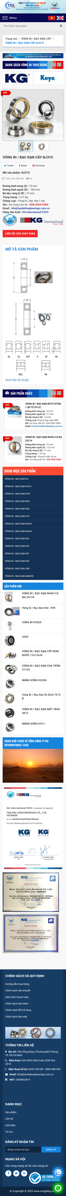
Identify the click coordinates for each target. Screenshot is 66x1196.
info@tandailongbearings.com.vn (47, 426)
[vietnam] (52, 17)
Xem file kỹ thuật (17, 380)
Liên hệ (9, 1118)
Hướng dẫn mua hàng (17, 984)
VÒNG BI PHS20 (32, 622)
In (31, 178)
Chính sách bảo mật (16, 1016)
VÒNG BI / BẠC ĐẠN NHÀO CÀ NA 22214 (43, 439)
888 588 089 (53, 1069)
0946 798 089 (35, 1069)
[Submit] (61, 26)
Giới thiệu (10, 1125)
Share (23, 165)
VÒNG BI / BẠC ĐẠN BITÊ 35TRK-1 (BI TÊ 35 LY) (43, 405)
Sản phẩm (10, 1112)
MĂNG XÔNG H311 (33, 723)
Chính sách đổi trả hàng (18, 1010)
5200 (25, 636)
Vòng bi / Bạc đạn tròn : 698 (38, 607)
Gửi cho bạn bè (15, 178)
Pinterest (39, 165)
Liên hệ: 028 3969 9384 (20, 233)
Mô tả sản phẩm (21, 249)
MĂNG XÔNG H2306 (34, 680)
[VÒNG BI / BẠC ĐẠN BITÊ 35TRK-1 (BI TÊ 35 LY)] (14, 410)
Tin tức (9, 1131)
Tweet (10, 165)
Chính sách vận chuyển (17, 990)
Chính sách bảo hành (16, 1003)
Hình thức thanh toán (17, 997)
